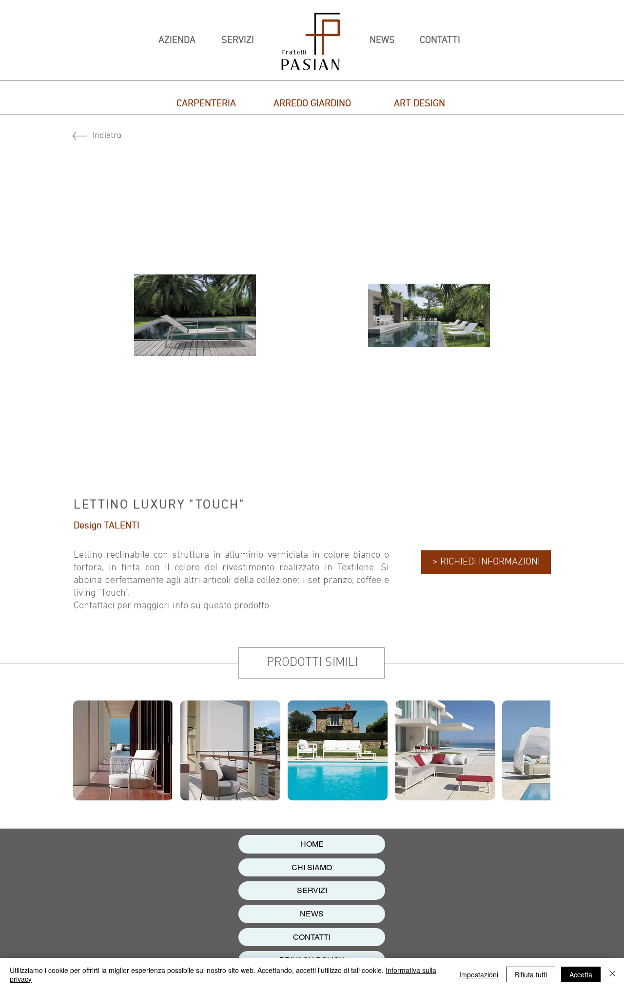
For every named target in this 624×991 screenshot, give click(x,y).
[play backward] (85, 750)
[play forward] (538, 750)
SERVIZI (312, 890)
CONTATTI (312, 937)
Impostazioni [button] (478, 974)
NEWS (312, 913)
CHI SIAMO (312, 867)
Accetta (580, 974)
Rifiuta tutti (530, 974)
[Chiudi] (612, 974)
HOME (312, 844)
